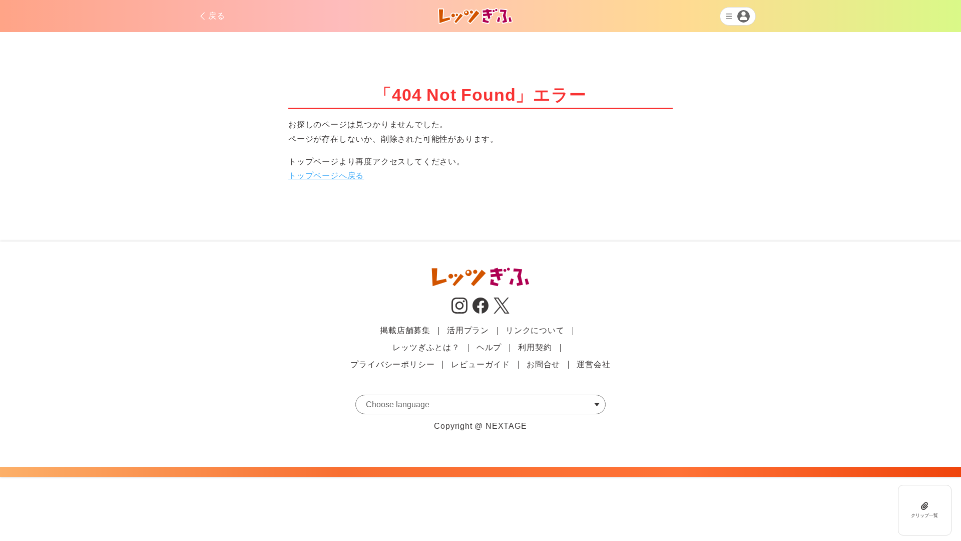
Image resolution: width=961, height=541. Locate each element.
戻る (216, 16)
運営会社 (593, 364)
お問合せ (543, 364)
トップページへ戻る (326, 175)
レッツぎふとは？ (425, 347)
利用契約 (535, 347)
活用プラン (468, 330)
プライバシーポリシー (392, 364)
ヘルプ (489, 347)
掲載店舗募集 (405, 330)
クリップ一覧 (924, 515)
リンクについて (535, 330)
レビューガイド (480, 364)
